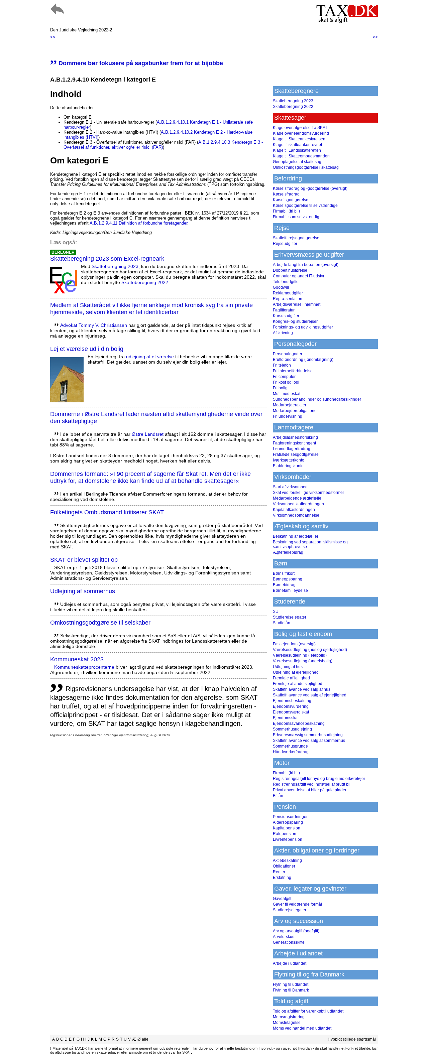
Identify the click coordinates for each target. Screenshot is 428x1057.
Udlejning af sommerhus (82, 591)
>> (375, 36)
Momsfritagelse (287, 1022)
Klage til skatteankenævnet (297, 144)
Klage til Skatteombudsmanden (301, 156)
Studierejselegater (289, 617)
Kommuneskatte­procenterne (84, 667)
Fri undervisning (287, 416)
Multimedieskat (286, 393)
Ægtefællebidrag (288, 552)
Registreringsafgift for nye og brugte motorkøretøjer (319, 778)
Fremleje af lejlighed (291, 678)
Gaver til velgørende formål (297, 904)
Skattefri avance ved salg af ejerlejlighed (309, 695)
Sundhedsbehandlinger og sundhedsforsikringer (317, 399)
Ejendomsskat (286, 717)
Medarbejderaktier (289, 405)
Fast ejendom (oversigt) (294, 644)
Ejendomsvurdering (291, 706)
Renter (279, 872)
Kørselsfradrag (286, 194)
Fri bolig (280, 388)
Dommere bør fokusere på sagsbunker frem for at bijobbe (136, 63)
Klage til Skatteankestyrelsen (299, 139)
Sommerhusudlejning (292, 729)
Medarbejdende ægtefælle (297, 498)
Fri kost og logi (286, 382)
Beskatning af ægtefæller (295, 536)
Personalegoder (287, 354)
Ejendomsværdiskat (291, 712)
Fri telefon (282, 365)
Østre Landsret (148, 434)
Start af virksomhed (290, 487)
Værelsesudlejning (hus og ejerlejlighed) (310, 649)
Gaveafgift (282, 898)
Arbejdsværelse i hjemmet (296, 304)
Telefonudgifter (286, 281)
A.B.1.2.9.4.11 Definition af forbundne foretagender (138, 223)
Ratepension (284, 833)
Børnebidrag (284, 584)
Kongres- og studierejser (295, 321)
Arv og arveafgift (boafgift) (296, 931)
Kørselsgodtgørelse (290, 199)
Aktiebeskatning (287, 860)
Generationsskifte (289, 942)
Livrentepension (287, 839)
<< (53, 36)
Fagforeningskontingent (294, 443)
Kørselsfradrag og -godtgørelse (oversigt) (310, 188)
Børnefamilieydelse (290, 590)
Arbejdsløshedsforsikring (295, 437)
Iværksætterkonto (288, 460)
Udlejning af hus (288, 666)
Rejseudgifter (285, 243)
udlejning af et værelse (150, 356)
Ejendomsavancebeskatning (299, 723)
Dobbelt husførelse (290, 270)
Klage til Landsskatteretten (297, 150)
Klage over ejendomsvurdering (301, 133)
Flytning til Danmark (291, 990)
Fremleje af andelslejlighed (297, 683)
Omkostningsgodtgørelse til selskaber (100, 622)
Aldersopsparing (288, 822)
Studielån (281, 623)
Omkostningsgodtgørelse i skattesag (306, 167)
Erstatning (282, 877)
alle (145, 1039)
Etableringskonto (288, 466)
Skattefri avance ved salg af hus (301, 689)
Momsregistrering (289, 1017)
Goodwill (281, 287)
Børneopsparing (287, 579)
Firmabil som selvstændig (296, 217)
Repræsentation (287, 298)
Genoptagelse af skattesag (297, 161)
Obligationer (284, 866)
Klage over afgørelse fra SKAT (300, 127)
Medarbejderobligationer (295, 410)
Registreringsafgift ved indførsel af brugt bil (311, 784)
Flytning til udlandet (290, 984)
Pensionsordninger (290, 816)
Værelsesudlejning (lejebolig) (300, 655)
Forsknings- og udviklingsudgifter (303, 327)
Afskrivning (283, 333)
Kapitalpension (286, 828)
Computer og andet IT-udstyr (298, 276)
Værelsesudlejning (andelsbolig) (302, 661)
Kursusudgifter (286, 315)
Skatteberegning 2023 (115, 266)
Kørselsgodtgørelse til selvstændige (305, 205)
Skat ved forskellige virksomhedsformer (308, 492)
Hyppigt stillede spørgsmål (352, 1039)
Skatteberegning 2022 (144, 282)
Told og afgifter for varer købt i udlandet (308, 1011)
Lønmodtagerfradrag (291, 448)
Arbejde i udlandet (289, 963)
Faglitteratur (284, 310)
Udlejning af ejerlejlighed (296, 672)
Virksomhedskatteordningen (298, 504)
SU (276, 611)
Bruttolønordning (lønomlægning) (303, 359)
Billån (278, 795)
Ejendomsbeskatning (292, 700)
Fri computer (284, 376)
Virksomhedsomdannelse (296, 515)
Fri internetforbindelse (293, 371)
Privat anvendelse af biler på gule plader (309, 790)
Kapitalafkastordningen (294, 509)
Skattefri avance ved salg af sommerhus (309, 740)
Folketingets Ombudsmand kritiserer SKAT (107, 512)
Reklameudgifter (288, 293)
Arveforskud (284, 936)
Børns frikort (284, 573)
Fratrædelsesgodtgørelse (296, 454)
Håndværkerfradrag (291, 752)
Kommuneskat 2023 (77, 659)
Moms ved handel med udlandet (302, 1028)
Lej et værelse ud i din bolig (86, 349)
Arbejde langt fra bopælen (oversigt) (305, 264)
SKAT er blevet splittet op (84, 559)
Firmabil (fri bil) (286, 211)
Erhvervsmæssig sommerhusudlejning (308, 735)
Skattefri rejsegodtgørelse (296, 238)
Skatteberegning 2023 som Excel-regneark (107, 258)
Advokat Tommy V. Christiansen (93, 325)
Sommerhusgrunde (290, 746)
